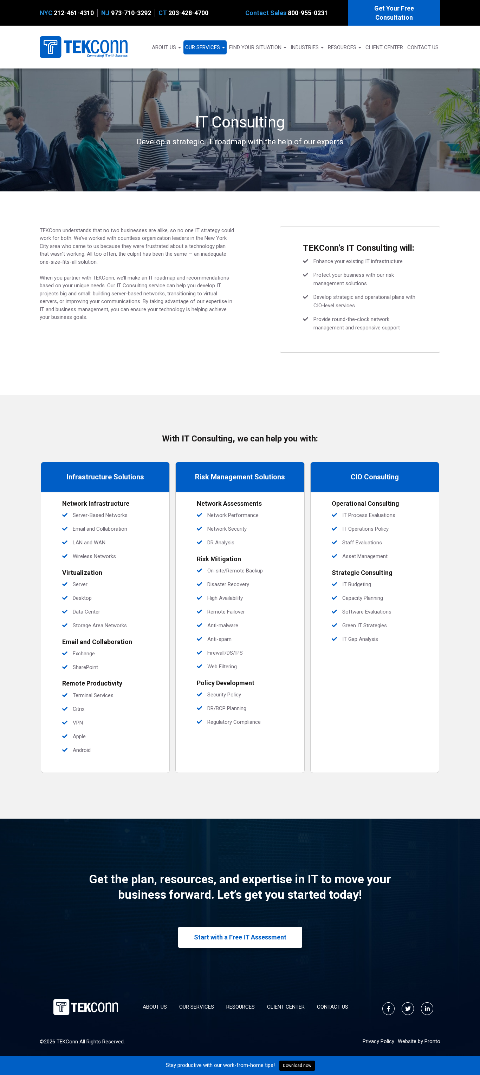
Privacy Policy (378, 1041)
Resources (343, 47)
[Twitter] (408, 1008)
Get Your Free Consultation (394, 13)
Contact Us (423, 47)
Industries (305, 47)
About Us (164, 47)
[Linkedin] (427, 1008)
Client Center (384, 47)
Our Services (203, 47)
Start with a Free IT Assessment (240, 937)
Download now (297, 1065)
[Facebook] (388, 1008)
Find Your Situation (256, 47)
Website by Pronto (419, 1041)
